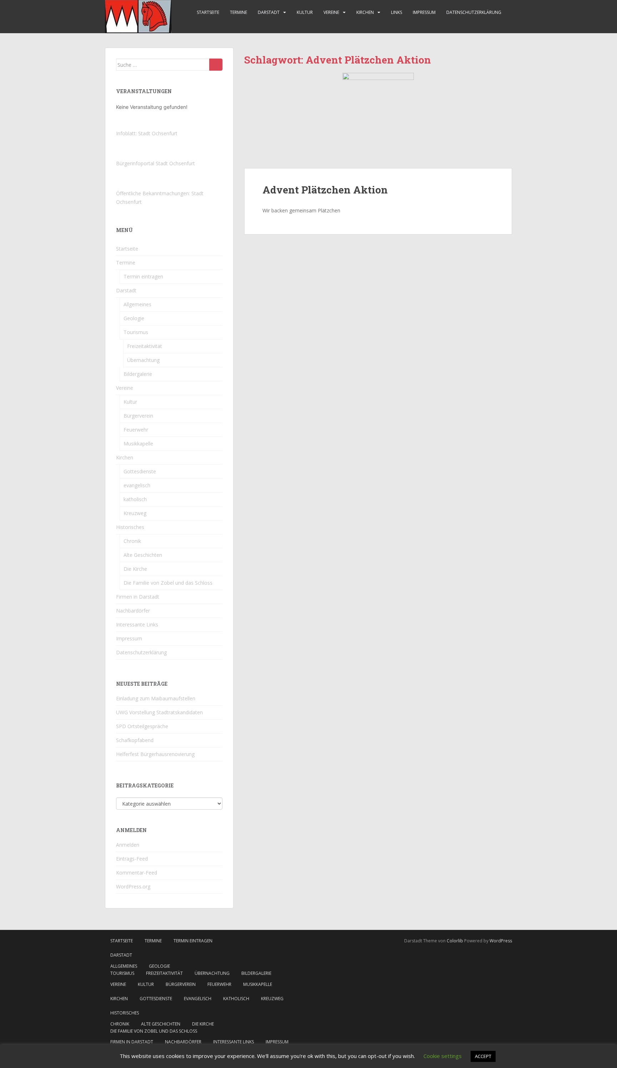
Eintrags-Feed (132, 858)
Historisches (130, 527)
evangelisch (137, 485)
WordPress (501, 941)
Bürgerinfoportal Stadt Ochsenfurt (155, 163)
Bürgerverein (138, 415)
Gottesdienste (140, 471)
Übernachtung (143, 360)
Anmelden (127, 844)
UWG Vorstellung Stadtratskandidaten (159, 712)
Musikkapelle (138, 443)
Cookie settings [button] (442, 1055)
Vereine (331, 12)
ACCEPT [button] (483, 1056)
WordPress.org (133, 886)
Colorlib (455, 941)
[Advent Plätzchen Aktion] (378, 120)
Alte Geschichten (143, 554)
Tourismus (136, 332)
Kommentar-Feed (136, 872)
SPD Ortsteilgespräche (142, 726)
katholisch (135, 499)
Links (396, 12)
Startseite (208, 12)
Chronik (132, 541)
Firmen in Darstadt (137, 596)
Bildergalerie (138, 374)
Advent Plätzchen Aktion (325, 189)
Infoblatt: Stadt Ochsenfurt (146, 133)
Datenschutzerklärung (473, 12)
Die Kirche (135, 568)
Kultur (305, 12)
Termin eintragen (143, 276)
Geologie (134, 318)
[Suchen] (215, 65)
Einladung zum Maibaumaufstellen (155, 698)
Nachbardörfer (133, 610)
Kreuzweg (135, 513)
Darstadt (269, 12)
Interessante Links (137, 624)
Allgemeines (137, 304)
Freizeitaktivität (144, 346)
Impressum (424, 12)
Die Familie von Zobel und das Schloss (168, 582)
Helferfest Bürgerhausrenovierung (155, 754)
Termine (238, 12)
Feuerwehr (136, 429)
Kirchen (365, 12)
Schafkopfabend (135, 740)
